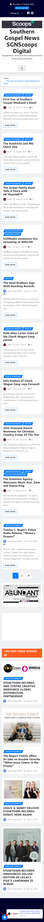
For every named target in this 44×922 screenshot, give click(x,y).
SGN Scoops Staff (14, 291)
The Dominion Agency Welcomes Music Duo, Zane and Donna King (21, 482)
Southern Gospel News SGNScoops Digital (22, 41)
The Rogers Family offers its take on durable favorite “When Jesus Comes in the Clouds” (21, 760)
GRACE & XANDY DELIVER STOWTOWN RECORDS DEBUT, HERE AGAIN (21, 811)
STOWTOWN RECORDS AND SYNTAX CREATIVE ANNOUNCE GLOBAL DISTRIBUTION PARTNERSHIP (19, 689)
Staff (9, 107)
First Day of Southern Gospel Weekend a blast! (20, 101)
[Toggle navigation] (22, 68)
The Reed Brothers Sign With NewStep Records (19, 284)
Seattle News (15, 917)
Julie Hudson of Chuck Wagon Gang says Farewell (21, 382)
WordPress (35, 914)
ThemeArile (29, 917)
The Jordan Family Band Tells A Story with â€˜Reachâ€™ (19, 191)
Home (6, 78)
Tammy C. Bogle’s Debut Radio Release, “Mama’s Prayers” (19, 533)
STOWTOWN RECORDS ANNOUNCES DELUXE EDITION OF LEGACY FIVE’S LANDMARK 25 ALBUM (19, 877)
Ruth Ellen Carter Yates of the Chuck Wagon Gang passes (20, 336)
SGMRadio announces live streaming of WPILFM (20, 240)
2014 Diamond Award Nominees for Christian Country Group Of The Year (21, 431)
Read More (10, 125)
